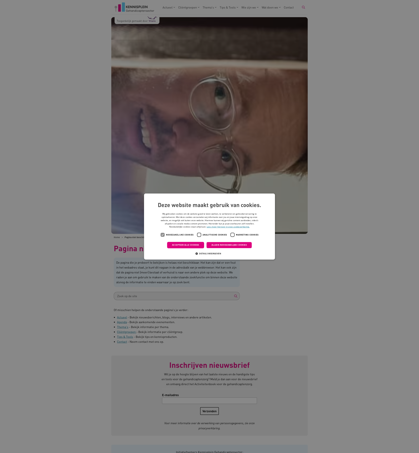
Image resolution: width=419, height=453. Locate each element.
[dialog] (209, 226)
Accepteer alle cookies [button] (185, 245)
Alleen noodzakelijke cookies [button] (229, 245)
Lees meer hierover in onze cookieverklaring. (228, 227)
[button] (209, 253)
